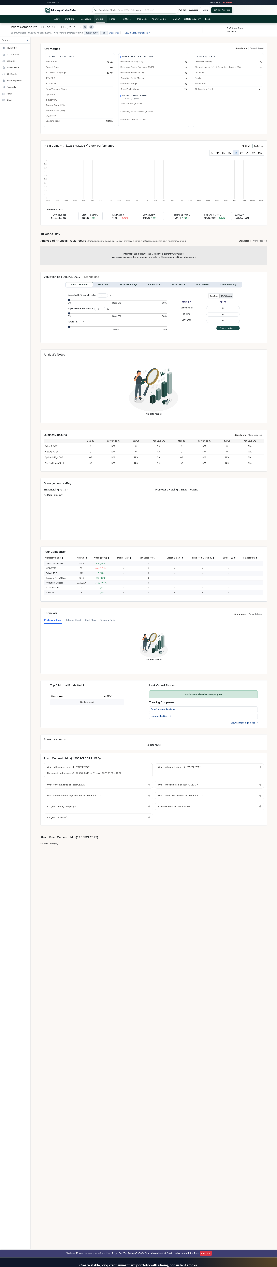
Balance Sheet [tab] (73, 620)
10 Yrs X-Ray (12, 54)
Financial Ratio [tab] (107, 620)
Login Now (206, 1253)
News (9, 93)
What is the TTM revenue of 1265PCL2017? (180, 795)
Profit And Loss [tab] (52, 620)
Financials (11, 87)
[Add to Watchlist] (85, 27)
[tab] (79, 284)
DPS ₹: (186, 313)
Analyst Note (12, 67)
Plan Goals (142, 19)
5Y (247, 153)
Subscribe (227, 2)
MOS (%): (187, 320)
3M (223, 153)
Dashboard (86, 19)
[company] (62, 558)
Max (260, 153)
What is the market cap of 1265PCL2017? (179, 767)
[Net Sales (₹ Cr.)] (157, 557)
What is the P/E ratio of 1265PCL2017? (66, 784)
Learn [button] (207, 19)
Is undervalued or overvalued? (174, 806)
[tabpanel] (154, 647)
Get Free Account (222, 10)
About (57, 19)
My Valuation (226, 296)
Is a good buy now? (57, 817)
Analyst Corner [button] (159, 19)
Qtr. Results (11, 74)
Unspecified (114, 33)
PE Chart (246, 146)
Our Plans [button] (69, 19)
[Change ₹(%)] (108, 558)
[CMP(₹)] (86, 558)
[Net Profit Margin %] (213, 558)
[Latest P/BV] (257, 558)
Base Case (214, 296)
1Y (236, 153)
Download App (53, 2)
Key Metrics (11, 48)
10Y (253, 153)
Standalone (241, 48)
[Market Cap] (130, 558)
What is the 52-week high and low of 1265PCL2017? (74, 795)
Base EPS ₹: (186, 307)
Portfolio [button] (126, 19)
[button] (187, 19)
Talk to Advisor (190, 10)
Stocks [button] (99, 19)
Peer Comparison (14, 80)
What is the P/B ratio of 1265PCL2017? (178, 784)
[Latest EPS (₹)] (182, 558)
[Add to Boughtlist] (91, 27)
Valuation (10, 61)
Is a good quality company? (61, 806)
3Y (241, 153)
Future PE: (73, 321)
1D (212, 153)
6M (229, 153)
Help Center (215, 2)
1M (218, 153)
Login (205, 10)
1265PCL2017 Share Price (136, 33)
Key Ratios (258, 146)
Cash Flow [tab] (90, 620)
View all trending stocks (243, 722)
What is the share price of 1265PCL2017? (68, 767)
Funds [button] (112, 19)
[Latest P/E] (235, 558)
